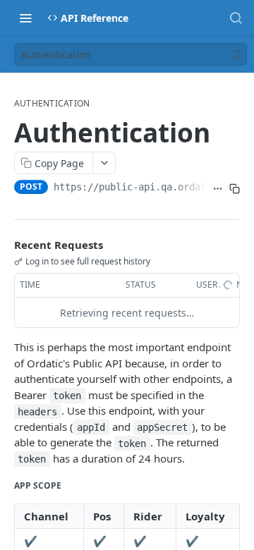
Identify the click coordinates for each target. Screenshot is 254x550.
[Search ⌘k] (235, 17)
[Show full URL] (217, 188)
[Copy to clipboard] (234, 188)
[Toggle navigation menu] (25, 17)
